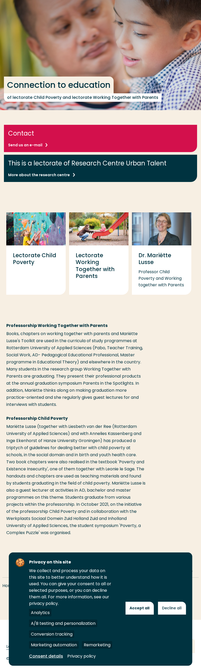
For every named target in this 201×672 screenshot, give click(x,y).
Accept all (139, 608)
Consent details (46, 656)
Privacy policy (81, 656)
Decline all (172, 608)
